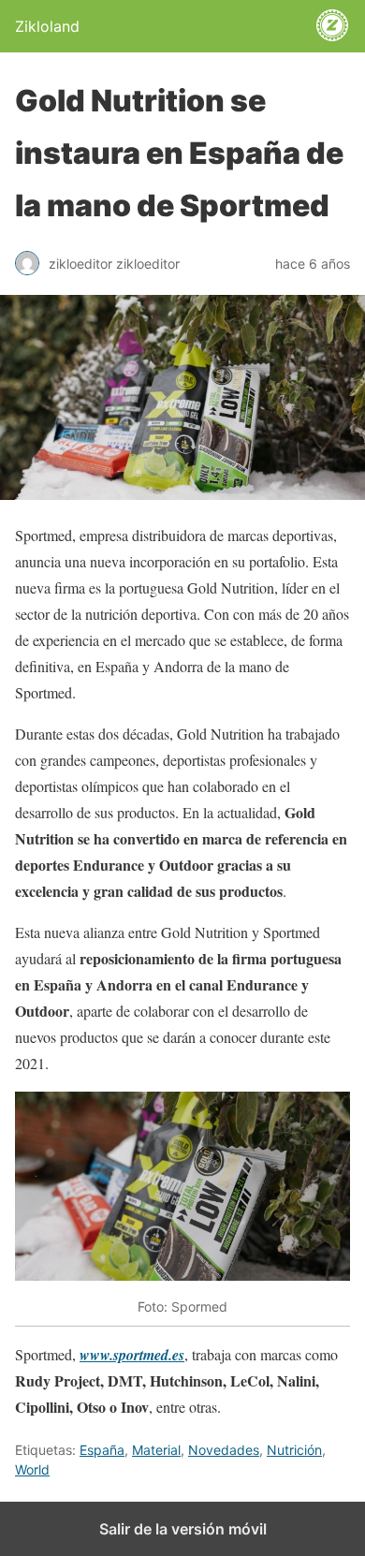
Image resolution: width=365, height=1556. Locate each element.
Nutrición (294, 1450)
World (32, 1469)
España (102, 1450)
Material (156, 1450)
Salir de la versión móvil (183, 1528)
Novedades (223, 1450)
